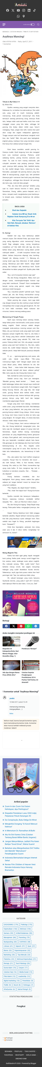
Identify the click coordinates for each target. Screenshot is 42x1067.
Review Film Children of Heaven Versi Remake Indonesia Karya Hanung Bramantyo (20, 867)
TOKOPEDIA (8, 1055)
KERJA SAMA (31, 1055)
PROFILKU (18, 1051)
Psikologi (26, 924)
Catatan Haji (10, 972)
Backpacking (10, 942)
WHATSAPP (19, 1055)
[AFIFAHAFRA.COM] (21, 4)
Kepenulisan (10, 929)
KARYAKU (25, 942)
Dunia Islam (10, 968)
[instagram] (23, 10)
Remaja (8, 963)
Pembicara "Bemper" (29, 649)
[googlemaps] (23, 16)
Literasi (8, 946)
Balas (11, 713)
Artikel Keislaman (24, 933)
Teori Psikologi (23, 963)
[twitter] (13, 10)
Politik (7, 985)
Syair (31, 946)
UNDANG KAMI (21, 1059)
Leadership (24, 976)
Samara (8, 933)
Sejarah (20, 946)
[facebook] (7, 10)
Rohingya (28, 985)
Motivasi (25, 929)
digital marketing (12, 981)
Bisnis (8, 950)
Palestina (9, 959)
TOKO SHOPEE (29, 1051)
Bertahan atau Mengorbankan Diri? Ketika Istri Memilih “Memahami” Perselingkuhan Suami (22, 851)
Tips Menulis (24, 955)
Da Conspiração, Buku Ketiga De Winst (21, 820)
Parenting (24, 937)
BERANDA (8, 1051)
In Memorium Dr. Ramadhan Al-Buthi (20, 831)
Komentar (9, 1040)
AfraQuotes (9, 989)
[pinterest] (21, 626)
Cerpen (23, 968)
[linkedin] (29, 10)
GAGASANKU (11, 924)
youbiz (12, 698)
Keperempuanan (22, 950)
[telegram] (35, 626)
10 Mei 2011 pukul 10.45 (18, 702)
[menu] (5, 24)
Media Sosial (25, 972)
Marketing (9, 955)
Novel (17, 985)
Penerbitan (27, 981)
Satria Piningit (24, 989)
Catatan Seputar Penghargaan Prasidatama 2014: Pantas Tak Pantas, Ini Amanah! (30, 677)
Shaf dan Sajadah (19, 210)
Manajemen (10, 937)
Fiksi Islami (9, 976)
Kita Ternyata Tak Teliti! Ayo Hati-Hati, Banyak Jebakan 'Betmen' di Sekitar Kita (21, 223)
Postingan (9, 1038)
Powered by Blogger (29, 1063)
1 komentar (7, 44)
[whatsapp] (18, 16)
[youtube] (18, 10)
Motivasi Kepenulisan (26, 959)
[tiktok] (34, 10)
